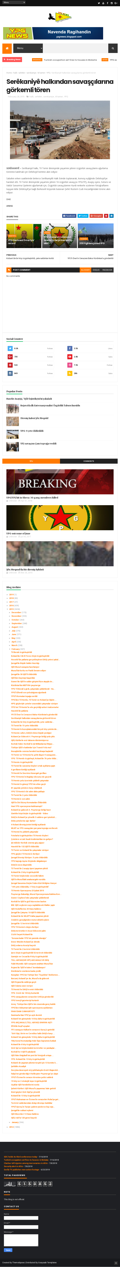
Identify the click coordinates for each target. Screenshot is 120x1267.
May (14, 638)
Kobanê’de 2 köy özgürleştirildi (25, 872)
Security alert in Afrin (13, 1166)
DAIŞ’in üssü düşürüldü (21, 865)
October (16, 620)
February (16, 649)
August (15, 627)
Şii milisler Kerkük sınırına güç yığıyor (27, 843)
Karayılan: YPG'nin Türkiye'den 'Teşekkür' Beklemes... (35, 975)
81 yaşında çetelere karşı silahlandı (26, 788)
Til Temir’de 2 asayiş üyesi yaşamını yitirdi (29, 868)
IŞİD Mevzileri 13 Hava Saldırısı (25, 1114)
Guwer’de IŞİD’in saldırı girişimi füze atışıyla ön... (32, 682)
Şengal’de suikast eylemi (22, 1110)
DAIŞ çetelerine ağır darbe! (23, 821)
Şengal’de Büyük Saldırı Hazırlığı (25, 663)
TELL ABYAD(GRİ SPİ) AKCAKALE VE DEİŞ (30, 960)
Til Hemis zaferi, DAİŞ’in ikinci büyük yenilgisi (31, 733)
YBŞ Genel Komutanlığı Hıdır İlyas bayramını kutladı (33, 1041)
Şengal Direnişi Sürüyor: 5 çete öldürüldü (29, 857)
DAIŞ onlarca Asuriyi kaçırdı (23, 945)
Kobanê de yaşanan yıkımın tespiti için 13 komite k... (34, 1063)
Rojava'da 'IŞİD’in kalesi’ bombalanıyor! (28, 967)
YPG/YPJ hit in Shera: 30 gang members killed (32, 497)
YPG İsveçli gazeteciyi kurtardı (25, 1000)
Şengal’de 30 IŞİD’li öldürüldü (24, 674)
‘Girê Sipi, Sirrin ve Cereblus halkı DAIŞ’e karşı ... (33, 1033)
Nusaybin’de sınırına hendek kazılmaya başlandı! (32, 751)
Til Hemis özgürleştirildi (21, 762)
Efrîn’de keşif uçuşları (20, 1026)
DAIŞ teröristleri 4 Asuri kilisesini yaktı (28, 931)
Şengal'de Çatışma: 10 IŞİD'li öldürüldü (28, 912)
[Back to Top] (116, 1263)
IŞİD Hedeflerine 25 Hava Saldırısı (26, 909)
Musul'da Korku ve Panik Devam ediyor (28, 671)
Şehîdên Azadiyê (18, 1066)
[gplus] (116, 3)
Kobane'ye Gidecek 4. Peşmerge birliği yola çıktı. (33, 737)
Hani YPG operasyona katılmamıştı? (26, 806)
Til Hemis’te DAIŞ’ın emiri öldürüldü (27, 989)
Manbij (47, 233)
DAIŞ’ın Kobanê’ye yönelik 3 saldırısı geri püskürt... (34, 817)
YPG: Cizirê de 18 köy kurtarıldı (25, 993)
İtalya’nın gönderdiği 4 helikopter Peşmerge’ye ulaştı (34, 1074)
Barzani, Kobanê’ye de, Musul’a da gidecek (30, 978)
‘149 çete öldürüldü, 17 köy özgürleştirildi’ (30, 887)
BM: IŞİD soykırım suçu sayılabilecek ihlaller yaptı (33, 905)
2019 (11, 595)
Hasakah (83, 239)
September (17, 623)
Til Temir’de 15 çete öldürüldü (24, 726)
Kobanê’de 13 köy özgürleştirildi (25, 1096)
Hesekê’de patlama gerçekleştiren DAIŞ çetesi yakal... (35, 660)
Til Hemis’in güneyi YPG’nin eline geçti (28, 784)
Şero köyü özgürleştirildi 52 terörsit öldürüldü (31, 953)
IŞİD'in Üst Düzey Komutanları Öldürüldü (28, 802)
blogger (85, 270)
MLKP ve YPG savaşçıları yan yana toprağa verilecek (34, 828)
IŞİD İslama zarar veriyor (22, 986)
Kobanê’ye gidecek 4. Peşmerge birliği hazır (31, 810)
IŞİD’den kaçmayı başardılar (23, 678)
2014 (11, 1127)
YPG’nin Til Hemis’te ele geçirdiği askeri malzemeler (35, 707)
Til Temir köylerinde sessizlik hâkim (27, 876)
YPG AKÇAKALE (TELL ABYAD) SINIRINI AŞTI (31, 1022)
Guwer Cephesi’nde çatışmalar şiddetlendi (30, 898)
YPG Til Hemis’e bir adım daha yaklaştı (28, 792)
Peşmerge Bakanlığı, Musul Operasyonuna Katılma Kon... (36, 894)
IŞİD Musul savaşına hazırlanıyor (25, 667)
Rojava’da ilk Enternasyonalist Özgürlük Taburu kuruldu (50, 405)
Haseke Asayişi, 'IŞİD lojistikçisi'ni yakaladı (29, 399)
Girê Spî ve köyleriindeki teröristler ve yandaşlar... (33, 1048)
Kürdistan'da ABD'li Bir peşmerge (25, 685)
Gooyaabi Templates (47, 1263)
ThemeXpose (18, 1263)
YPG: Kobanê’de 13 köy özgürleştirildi (28, 1059)
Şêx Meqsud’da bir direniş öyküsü (25, 569)
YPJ (31, 461)
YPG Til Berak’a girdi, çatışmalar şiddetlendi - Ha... (33, 689)
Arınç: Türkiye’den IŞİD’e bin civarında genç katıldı (33, 1004)
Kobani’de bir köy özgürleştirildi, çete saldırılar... (32, 722)
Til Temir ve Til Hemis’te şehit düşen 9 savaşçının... (34, 755)
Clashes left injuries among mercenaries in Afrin (26, 1163)
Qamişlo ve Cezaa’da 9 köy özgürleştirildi (29, 956)
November (17, 616)
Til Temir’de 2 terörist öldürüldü (25, 949)
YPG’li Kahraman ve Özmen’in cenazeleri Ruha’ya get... (35, 1099)
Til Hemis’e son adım (20, 799)
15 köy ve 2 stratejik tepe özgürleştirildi (29, 1081)
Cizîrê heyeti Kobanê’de (22, 934)
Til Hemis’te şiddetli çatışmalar (24, 832)
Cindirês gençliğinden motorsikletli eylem (30, 920)
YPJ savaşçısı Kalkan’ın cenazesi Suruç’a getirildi (32, 1030)
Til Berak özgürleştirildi (21, 652)
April (14, 642)
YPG (48, 72)
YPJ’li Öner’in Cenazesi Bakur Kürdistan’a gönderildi (34, 715)
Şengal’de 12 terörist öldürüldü (25, 923)
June (14, 634)
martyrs (12, 236)
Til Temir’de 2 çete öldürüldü (24, 795)
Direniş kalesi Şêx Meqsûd (34, 418)
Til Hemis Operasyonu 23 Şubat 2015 (27, 891)
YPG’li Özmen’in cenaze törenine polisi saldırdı (32, 1077)
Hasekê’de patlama (19, 711)
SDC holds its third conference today (20, 1157)
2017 (11, 602)
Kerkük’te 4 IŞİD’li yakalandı (23, 1052)
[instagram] (111, 3)
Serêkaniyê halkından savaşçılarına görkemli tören (33, 718)
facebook (107, 270)
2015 (11, 609)
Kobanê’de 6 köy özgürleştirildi (25, 1044)
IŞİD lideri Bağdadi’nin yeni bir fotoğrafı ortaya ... (32, 1055)
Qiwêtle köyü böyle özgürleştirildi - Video (29, 813)
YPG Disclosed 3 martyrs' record (21, 242)
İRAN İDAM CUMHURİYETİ (23, 1011)
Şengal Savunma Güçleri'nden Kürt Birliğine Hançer (34, 883)
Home (9, 72)
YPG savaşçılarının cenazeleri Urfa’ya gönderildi (32, 997)
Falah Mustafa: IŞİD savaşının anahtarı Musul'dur (32, 964)
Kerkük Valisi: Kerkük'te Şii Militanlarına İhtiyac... (32, 744)
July (14, 631)
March (15, 645)
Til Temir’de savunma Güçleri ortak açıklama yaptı (33, 766)
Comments (88, 461)
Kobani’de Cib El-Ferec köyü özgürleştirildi (30, 656)
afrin (88, 59)
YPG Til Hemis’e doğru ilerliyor (25, 927)
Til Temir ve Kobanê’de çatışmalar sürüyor (30, 850)
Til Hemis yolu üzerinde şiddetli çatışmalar (30, 781)
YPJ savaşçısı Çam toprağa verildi (38, 443)
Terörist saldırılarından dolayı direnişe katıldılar (31, 1103)
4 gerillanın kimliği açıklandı (23, 770)
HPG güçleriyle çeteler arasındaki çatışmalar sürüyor (34, 704)
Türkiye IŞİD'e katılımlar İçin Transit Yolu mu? (31, 747)
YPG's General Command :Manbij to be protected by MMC (58, 240)
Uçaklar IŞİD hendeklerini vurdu (25, 1085)
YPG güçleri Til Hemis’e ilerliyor (25, 854)
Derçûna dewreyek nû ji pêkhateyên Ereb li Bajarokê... (35, 1070)
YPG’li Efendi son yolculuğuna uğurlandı (28, 692)
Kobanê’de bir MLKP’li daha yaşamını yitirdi (29, 916)
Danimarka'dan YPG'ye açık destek (26, 1015)
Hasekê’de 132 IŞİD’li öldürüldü (25, 847)
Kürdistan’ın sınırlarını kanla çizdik (26, 971)
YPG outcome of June (18, 533)
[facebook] (107, 3)
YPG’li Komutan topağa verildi (24, 696)
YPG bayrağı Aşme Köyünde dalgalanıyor (29, 861)
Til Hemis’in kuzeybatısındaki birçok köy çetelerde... (34, 729)
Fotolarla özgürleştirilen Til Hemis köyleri (29, 836)
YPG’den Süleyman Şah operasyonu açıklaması (31, 1008)
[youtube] (103, 3)
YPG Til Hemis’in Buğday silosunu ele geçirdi (31, 777)
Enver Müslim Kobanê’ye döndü (25, 942)
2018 (11, 598)
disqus (96, 270)
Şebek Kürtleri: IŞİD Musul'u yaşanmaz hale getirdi (33, 1088)
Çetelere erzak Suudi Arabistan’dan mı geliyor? (32, 839)
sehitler (22, 72)
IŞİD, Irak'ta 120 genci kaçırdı (24, 1118)
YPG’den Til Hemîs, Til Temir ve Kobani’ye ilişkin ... (34, 700)
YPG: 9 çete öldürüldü (31, 431)
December (17, 612)
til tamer (41, 72)
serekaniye (31, 72)
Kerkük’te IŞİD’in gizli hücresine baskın (28, 902)
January (15, 1122)
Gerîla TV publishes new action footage (21, 1170)
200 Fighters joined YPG (92, 243)
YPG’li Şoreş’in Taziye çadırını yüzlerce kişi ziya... (33, 1107)
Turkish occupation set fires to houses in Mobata (54, 59)
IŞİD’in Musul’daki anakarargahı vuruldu (28, 879)
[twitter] (99, 3)
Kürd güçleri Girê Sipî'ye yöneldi (25, 1092)
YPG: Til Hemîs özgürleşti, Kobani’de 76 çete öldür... (34, 758)
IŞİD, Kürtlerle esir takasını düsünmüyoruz (30, 740)
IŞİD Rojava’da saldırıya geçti (23, 982)
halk (15, 72)
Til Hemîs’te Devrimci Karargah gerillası (28, 773)
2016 (11, 606)
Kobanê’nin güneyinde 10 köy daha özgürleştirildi (33, 1019)
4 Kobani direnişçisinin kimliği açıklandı (28, 825)
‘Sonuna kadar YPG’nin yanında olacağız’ (29, 938)
